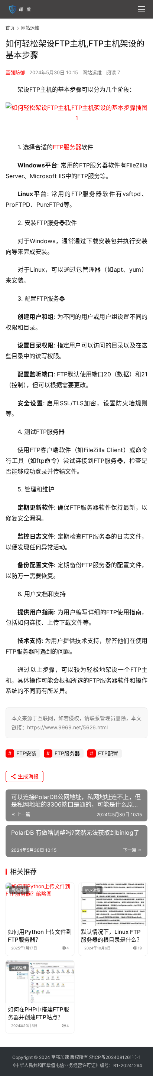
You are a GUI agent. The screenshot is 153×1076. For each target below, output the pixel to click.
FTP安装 (26, 753)
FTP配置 (108, 753)
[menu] (141, 9)
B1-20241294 (127, 1065)
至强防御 (15, 72)
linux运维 (92, 890)
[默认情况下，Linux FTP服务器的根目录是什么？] (113, 904)
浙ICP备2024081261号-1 (115, 1057)
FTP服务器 (67, 147)
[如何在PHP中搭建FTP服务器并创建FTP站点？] (40, 981)
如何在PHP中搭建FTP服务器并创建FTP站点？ (38, 1013)
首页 (10, 28)
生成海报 (27, 776)
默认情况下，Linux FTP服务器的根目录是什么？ (111, 935)
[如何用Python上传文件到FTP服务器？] (40, 904)
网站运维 (92, 72)
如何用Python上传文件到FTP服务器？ (40, 935)
